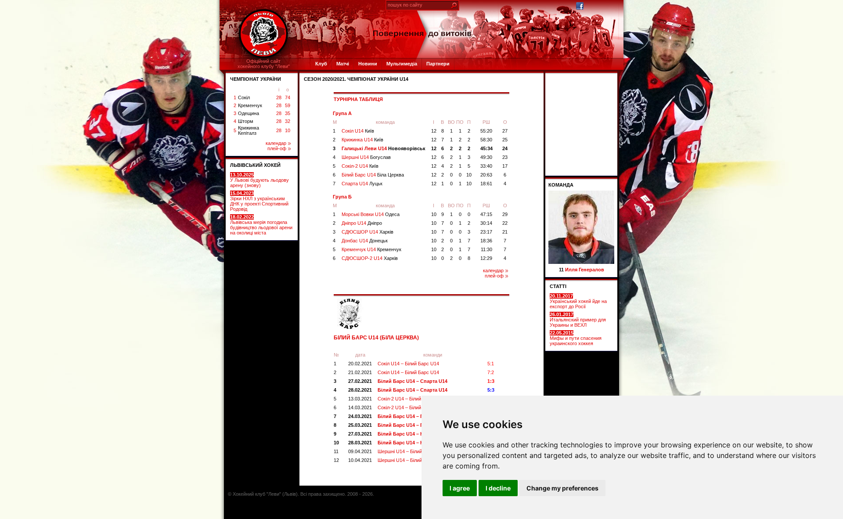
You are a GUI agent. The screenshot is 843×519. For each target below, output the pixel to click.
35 (287, 113)
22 (505, 223)
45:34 (486, 148)
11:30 (486, 249)
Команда (560, 184)
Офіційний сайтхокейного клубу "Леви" (264, 63)
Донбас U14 (365, 240)
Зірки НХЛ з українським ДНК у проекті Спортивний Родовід (259, 201)
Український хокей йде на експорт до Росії (578, 301)
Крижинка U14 (362, 139)
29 (505, 214)
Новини (367, 63)
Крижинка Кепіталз (248, 130)
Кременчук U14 (371, 249)
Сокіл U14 (358, 130)
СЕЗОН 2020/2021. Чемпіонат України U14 (356, 79)
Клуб (321, 63)
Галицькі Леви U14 (383, 148)
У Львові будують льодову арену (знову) (259, 180)
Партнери (438, 63)
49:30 (486, 157)
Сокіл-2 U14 (360, 166)
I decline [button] (498, 488)
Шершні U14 (366, 157)
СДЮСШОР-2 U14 (370, 258)
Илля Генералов (584, 269)
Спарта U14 (362, 183)
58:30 (486, 139)
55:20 (486, 130)
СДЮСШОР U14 (367, 231)
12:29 (486, 258)
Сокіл (244, 97)
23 (505, 157)
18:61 (486, 183)
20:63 (486, 174)
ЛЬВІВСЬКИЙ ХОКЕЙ (255, 165)
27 (505, 130)
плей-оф (276, 148)
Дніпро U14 (362, 223)
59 (287, 105)
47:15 (486, 214)
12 (433, 130)
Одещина (248, 113)
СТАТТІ (558, 286)
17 (505, 166)
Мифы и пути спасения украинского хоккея (576, 338)
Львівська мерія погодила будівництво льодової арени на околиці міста (261, 224)
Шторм (245, 121)
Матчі (342, 63)
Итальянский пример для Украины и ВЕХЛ (578, 320)
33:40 (486, 166)
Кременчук (250, 105)
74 (287, 97)
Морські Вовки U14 (371, 214)
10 (287, 130)
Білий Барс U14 (373, 174)
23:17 (486, 231)
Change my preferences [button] (562, 488)
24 (505, 148)
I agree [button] (460, 488)
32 (287, 121)
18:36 (486, 240)
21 (505, 231)
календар (276, 143)
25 (505, 139)
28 (278, 97)
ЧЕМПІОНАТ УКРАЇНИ (255, 79)
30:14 (486, 223)
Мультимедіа (401, 63)
